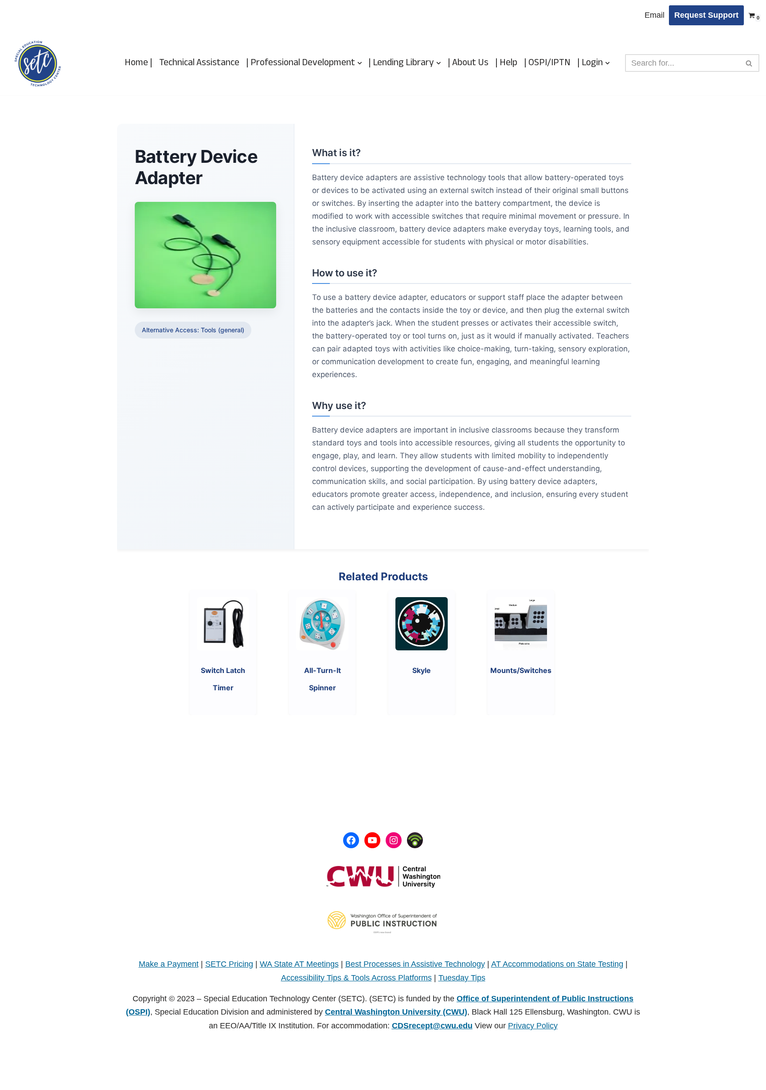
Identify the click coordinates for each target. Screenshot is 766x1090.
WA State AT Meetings (299, 964)
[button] (359, 63)
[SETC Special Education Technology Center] (38, 63)
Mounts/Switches (520, 670)
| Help (506, 63)
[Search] (749, 63)
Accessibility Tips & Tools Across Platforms (356, 977)
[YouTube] (372, 840)
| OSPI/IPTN (547, 63)
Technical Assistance (199, 63)
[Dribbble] (415, 840)
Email (654, 15)
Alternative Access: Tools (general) (193, 330)
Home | (138, 63)
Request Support (706, 15)
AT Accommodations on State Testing (557, 964)
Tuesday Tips (461, 977)
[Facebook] (351, 840)
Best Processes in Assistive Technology (415, 964)
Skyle (421, 670)
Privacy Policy (533, 1025)
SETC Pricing (229, 964)
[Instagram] (394, 840)
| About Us (468, 63)
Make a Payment (169, 964)
